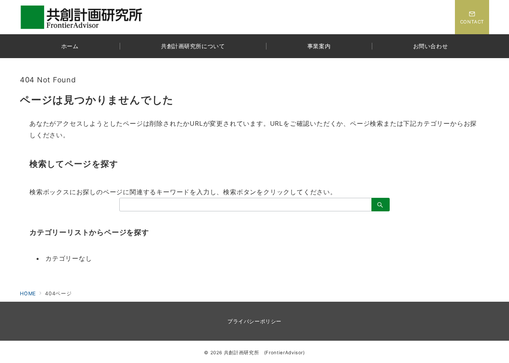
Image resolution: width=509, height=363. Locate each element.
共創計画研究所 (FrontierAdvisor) (264, 352)
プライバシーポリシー (254, 321)
